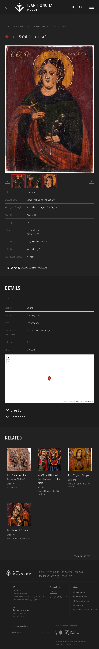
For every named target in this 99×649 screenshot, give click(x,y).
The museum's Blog (49, 576)
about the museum (49, 571)
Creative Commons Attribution (33, 267)
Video (64, 576)
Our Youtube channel (82, 601)
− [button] (8, 361)
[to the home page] (18, 573)
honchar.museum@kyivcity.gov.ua (28, 600)
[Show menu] (91, 7)
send (44, 632)
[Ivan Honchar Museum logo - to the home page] (34, 7)
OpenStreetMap (74, 402)
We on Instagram (81, 597)
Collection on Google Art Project (86, 610)
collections (67, 571)
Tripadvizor (79, 605)
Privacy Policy (59, 644)
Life (13, 298)
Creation (17, 410)
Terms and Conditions (72, 644)
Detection (18, 417)
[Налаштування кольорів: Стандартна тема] (72, 7)
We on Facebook (81, 592)
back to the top (82, 556)
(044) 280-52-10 (39, 597)
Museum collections (22, 26)
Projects (79, 571)
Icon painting (39, 26)
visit (71, 576)
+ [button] (8, 357)
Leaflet (65, 402)
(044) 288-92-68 (28, 597)
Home (7, 26)
